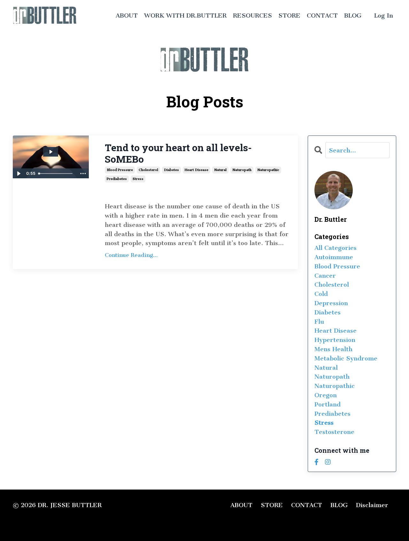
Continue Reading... (131, 255)
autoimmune (333, 257)
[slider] (56, 173)
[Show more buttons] (83, 173)
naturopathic (268, 170)
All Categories (335, 247)
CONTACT (322, 15)
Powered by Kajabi (374, 525)
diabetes (171, 170)
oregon (325, 395)
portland (327, 404)
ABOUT (127, 15)
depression (331, 303)
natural (220, 170)
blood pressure (120, 170)
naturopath (241, 170)
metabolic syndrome (345, 358)
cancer (325, 275)
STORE (289, 15)
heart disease (196, 170)
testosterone (334, 432)
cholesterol (148, 170)
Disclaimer (372, 505)
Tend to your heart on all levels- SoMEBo (178, 153)
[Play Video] (18, 173)
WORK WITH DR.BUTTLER (185, 15)
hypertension (334, 340)
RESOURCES (252, 15)
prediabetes (117, 179)
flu (319, 321)
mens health (333, 349)
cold (321, 294)
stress (138, 179)
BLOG (352, 15)
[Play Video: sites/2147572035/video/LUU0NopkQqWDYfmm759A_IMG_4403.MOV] (50, 152)
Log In (383, 15)
